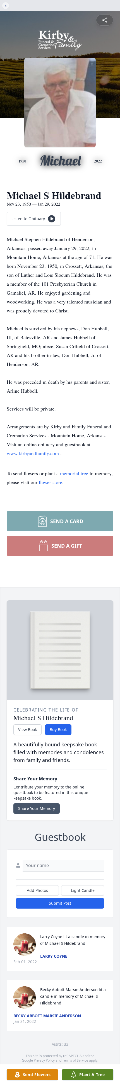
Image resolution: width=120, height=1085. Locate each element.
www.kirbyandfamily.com (33, 453)
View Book (27, 729)
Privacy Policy (44, 1060)
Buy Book (58, 729)
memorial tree (74, 473)
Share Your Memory (36, 808)
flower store (50, 482)
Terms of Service (75, 1060)
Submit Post (60, 903)
